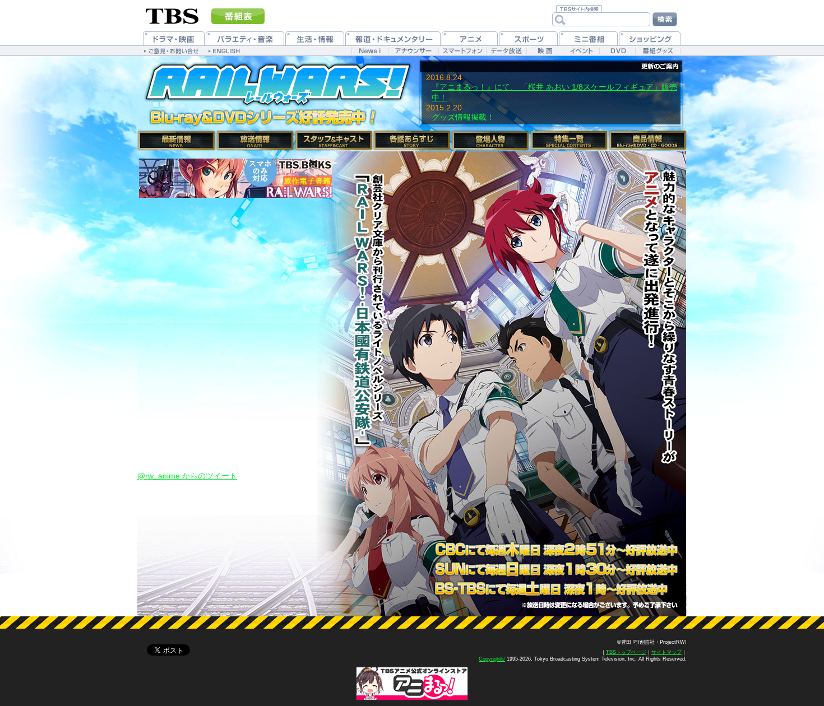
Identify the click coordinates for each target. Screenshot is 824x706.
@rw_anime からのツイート (187, 475)
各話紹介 (412, 140)
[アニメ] (470, 38)
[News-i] (369, 50)
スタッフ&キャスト (333, 140)
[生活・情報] (314, 38)
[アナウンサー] (413, 50)
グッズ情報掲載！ (463, 117)
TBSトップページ (626, 652)
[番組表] (238, 16)
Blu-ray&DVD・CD (647, 140)
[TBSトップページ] (172, 15)
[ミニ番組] (588, 38)
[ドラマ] (174, 38)
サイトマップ (666, 652)
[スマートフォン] (462, 50)
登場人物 (490, 140)
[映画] (544, 50)
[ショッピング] (650, 38)
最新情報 (176, 140)
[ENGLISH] (225, 50)
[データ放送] (506, 50)
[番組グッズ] (657, 50)
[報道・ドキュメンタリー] (393, 38)
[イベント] (581, 50)
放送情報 (255, 140)
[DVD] (617, 50)
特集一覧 (569, 140)
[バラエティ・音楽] (245, 38)
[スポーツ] (528, 38)
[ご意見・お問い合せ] (172, 50)
